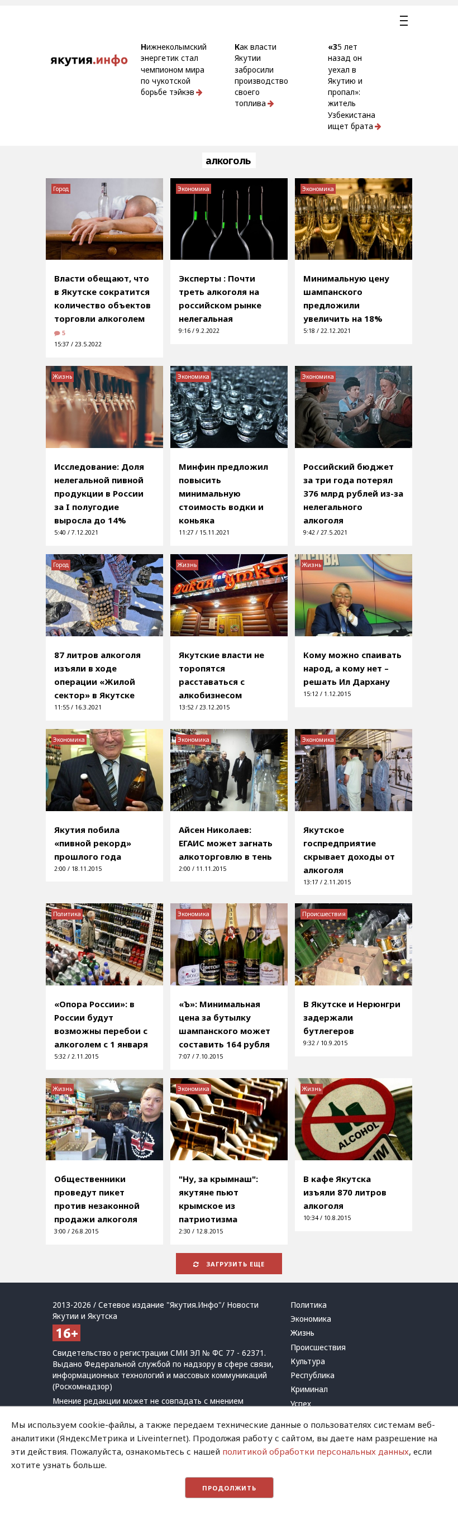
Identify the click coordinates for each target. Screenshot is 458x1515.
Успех (300, 1404)
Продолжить (229, 1488)
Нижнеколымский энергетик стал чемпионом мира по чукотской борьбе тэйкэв (174, 69)
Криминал (309, 1389)
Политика (67, 914)
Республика (312, 1375)
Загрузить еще (234, 1264)
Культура (307, 1361)
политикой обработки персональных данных (315, 1451)
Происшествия (324, 914)
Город (61, 189)
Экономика (193, 189)
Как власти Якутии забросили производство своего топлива (261, 75)
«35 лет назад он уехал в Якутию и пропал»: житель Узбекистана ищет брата (351, 86)
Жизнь (62, 376)
